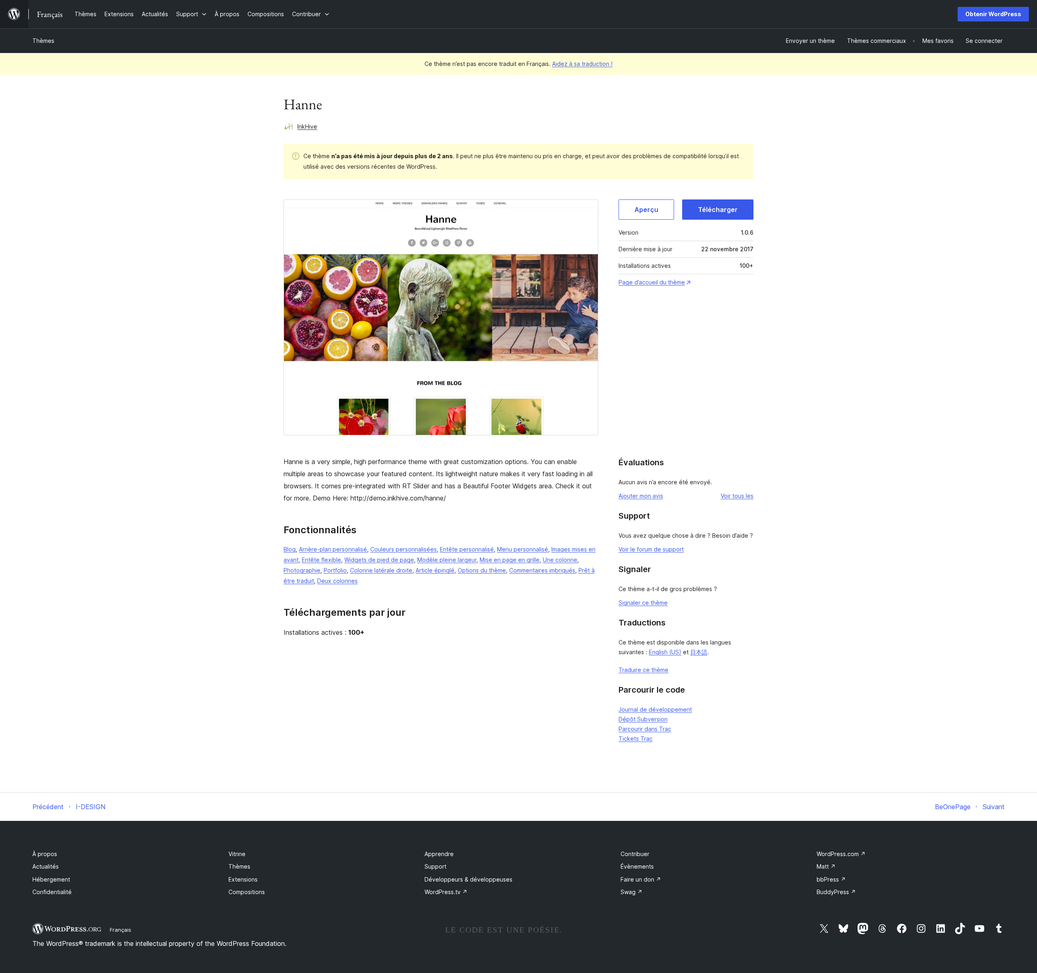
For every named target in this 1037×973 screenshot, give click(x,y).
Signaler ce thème (643, 602)
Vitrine (236, 853)
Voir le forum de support (651, 549)
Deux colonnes (337, 580)
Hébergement (51, 879)
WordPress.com (841, 853)
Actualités (45, 866)
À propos (44, 853)
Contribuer (635, 853)
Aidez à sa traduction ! (582, 63)
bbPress (831, 879)
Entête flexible (321, 559)
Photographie (302, 570)
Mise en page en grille (510, 559)
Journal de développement (655, 709)
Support (435, 866)
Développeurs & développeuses (468, 879)
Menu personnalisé (522, 549)
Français (120, 929)
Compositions (246, 891)
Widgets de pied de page (379, 559)
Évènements (637, 866)
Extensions (243, 879)
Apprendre (439, 853)
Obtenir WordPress (993, 14)
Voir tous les (737, 495)
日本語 (698, 652)
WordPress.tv (446, 891)
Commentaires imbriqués (542, 570)
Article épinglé (435, 570)
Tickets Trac (636, 738)
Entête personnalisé (467, 549)
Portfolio (335, 570)
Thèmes (43, 40)
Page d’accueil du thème (652, 282)
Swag (631, 891)
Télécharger (718, 210)
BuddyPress (836, 891)
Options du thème (482, 570)
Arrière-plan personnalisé (333, 549)
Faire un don (641, 879)
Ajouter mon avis (641, 495)
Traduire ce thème (643, 669)
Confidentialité (52, 891)
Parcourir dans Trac (645, 728)
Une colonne (560, 559)
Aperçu (646, 210)
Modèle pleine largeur (446, 559)
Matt (826, 866)
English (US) (665, 652)
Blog (290, 549)
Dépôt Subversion (643, 719)
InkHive (307, 126)
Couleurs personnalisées (403, 549)
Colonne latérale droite (381, 570)
